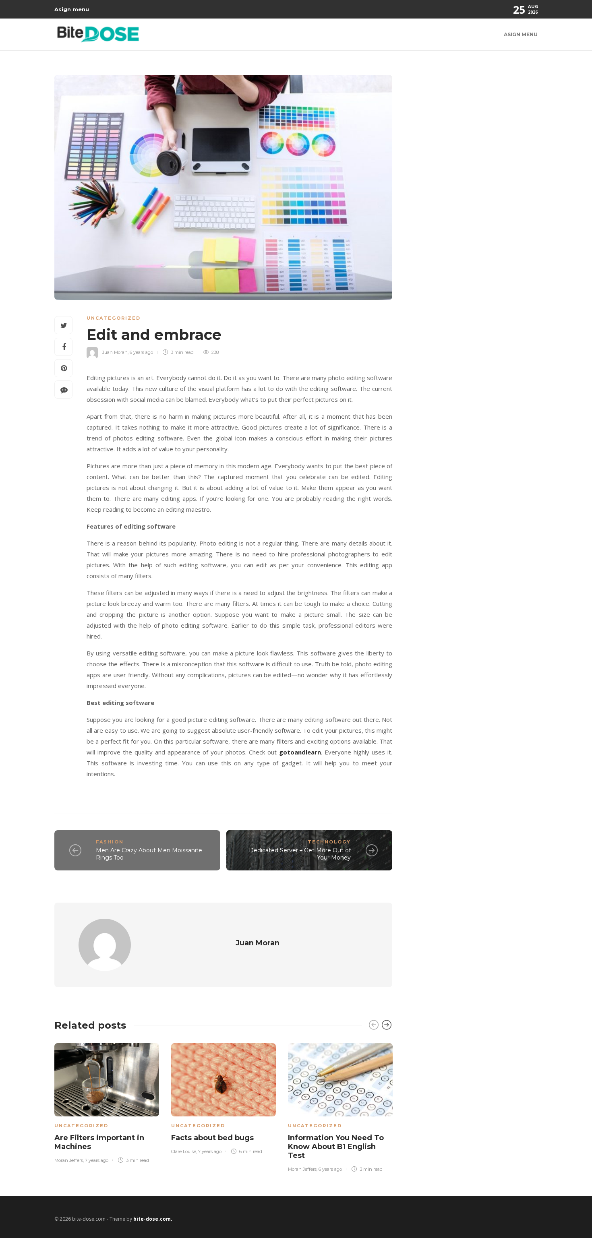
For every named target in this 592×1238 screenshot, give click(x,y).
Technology (329, 842)
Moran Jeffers (68, 1160)
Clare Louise (183, 1151)
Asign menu (71, 9)
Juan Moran (115, 352)
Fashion (110, 842)
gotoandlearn (300, 752)
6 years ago (141, 352)
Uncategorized (114, 318)
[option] (106, 1102)
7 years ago (96, 1160)
